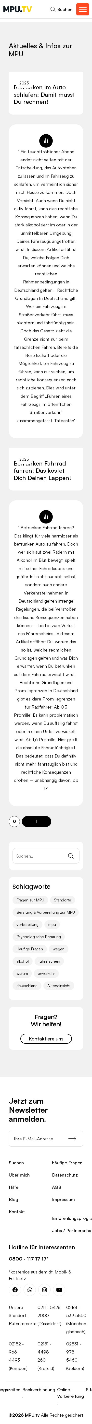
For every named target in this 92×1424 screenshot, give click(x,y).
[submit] (75, 1139)
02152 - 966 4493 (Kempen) (18, 1356)
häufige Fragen (67, 1162)
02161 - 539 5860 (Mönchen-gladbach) (77, 1319)
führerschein (49, 961)
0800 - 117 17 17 (28, 1259)
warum (22, 973)
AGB (56, 1187)
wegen (59, 948)
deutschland (27, 985)
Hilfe (13, 1187)
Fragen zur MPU (30, 900)
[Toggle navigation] (82, 9)
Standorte (62, 900)
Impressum (63, 1199)
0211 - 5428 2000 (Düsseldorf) (49, 1315)
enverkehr (46, 973)
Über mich (19, 1175)
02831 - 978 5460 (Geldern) (75, 1356)
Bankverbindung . (38, 1393)
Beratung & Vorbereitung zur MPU (45, 912)
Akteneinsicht (58, 985)
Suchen (16, 1162)
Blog (13, 1199)
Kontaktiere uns (46, 1039)
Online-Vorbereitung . (70, 1396)
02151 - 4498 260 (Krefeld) (46, 1356)
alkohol (22, 961)
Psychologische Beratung (38, 936)
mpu (52, 924)
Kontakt (17, 1211)
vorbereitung (27, 924)
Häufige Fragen (29, 948)
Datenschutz (65, 1175)
